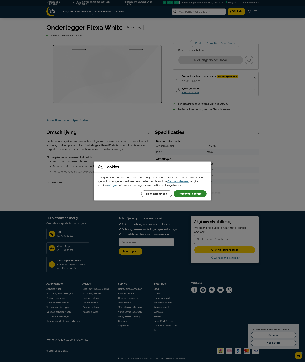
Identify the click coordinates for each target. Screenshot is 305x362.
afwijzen (113, 185)
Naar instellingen (156, 193)
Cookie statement (178, 181)
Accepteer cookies (190, 193)
